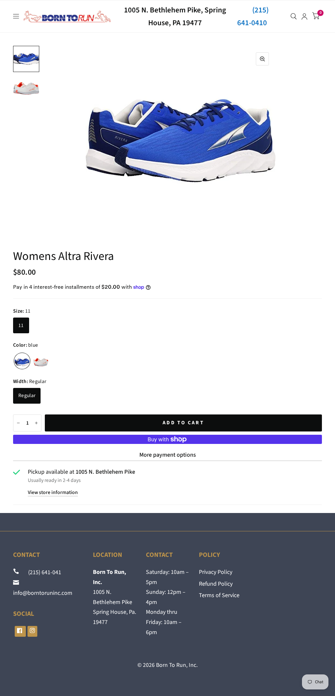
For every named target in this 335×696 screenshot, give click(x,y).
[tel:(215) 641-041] (16, 572)
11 (21, 325)
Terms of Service (219, 595)
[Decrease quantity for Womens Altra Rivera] (18, 423)
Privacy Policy (215, 572)
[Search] (293, 16)
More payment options (167, 455)
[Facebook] (20, 631)
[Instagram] (32, 631)
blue (22, 361)
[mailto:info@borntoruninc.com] (16, 583)
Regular (26, 395)
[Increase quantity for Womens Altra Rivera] (36, 423)
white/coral (41, 361)
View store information (53, 492)
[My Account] (304, 16)
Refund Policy (216, 584)
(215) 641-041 (40, 572)
